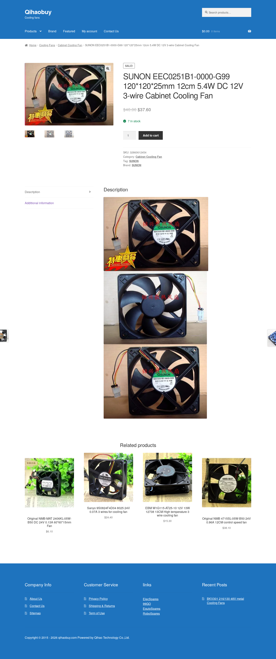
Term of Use (97, 613)
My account (89, 31)
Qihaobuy (38, 11)
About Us (36, 598)
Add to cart (151, 135)
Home (32, 45)
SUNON (134, 161)
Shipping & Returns (102, 606)
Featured (69, 31)
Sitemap (35, 613)
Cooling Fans (47, 45)
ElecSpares (150, 599)
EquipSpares (151, 608)
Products (31, 31)
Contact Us (111, 31)
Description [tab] (32, 192)
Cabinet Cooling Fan (70, 45)
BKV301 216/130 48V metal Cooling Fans (225, 600)
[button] (108, 69)
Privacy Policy (98, 598)
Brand (52, 31)
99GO (147, 604)
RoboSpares (151, 613)
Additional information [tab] (39, 203)
